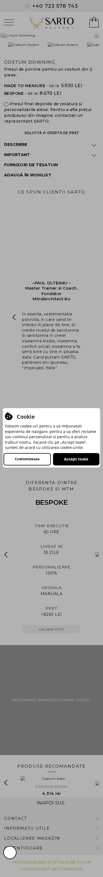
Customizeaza (27, 458)
